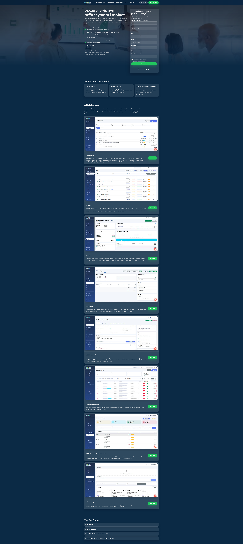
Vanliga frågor (119, 2)
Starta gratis (153, 2)
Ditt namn (133, 34)
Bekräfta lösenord (136, 54)
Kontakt (132, 2)
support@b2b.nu (146, 69)
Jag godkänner (142, 60)
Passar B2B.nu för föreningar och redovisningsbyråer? (100, 538)
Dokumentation (110, 2)
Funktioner (99, 2)
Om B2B (127, 2)
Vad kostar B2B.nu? (91, 529)
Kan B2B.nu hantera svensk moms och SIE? (97, 533)
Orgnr (132, 26)
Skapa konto (144, 63)
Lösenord (133, 45)
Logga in (143, 2)
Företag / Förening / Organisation (139, 20)
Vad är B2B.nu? (90, 524)
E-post (132, 39)
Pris (104, 2)
